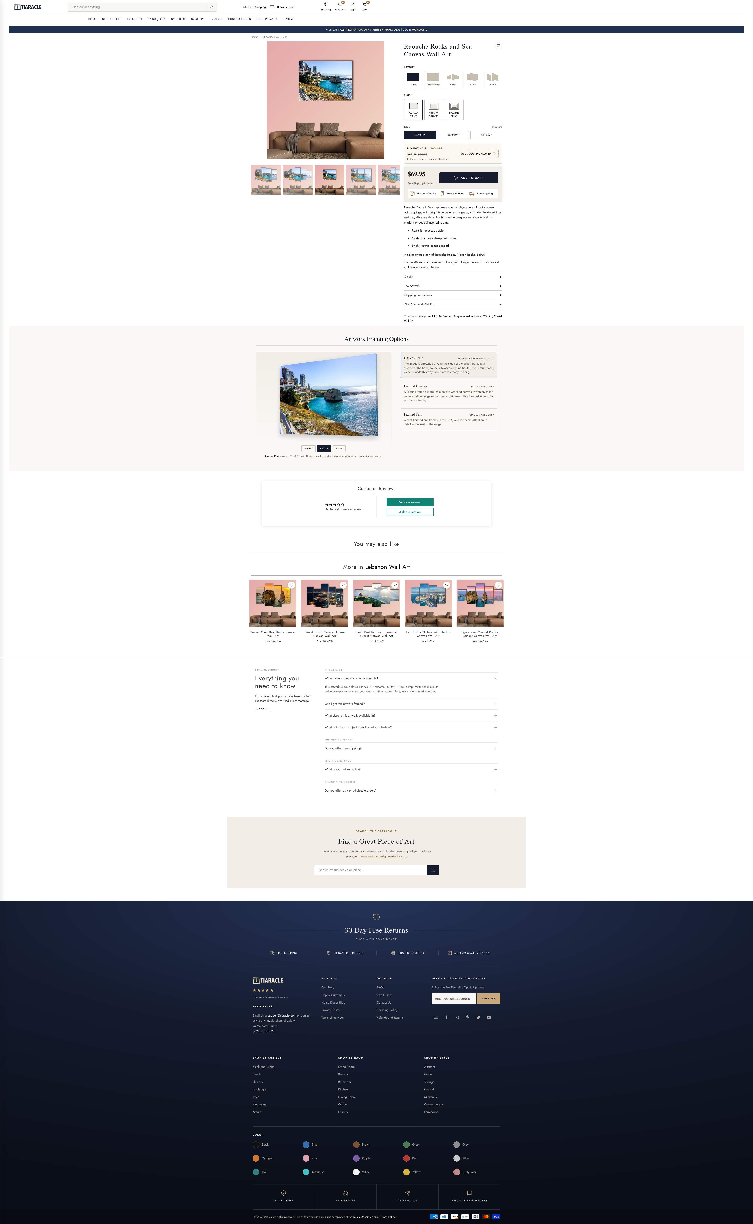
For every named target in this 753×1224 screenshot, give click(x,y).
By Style (216, 19)
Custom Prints (239, 19)
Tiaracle (267, 1217)
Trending (134, 19)
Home (92, 19)
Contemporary (433, 1104)
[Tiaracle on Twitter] (478, 1017)
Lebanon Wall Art (275, 37)
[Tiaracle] (28, 7)
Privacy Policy (330, 1010)
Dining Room (347, 1097)
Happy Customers (333, 995)
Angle (324, 448)
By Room (198, 19)
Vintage (429, 1082)
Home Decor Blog (333, 1002)
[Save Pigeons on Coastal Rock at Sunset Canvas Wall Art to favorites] (498, 585)
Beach (257, 1074)
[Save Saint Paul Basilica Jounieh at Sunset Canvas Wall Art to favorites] (394, 585)
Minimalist (430, 1097)
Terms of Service (332, 1017)
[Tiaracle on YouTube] (489, 1017)
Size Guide (384, 995)
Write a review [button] (410, 502)
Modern (429, 1074)
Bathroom (344, 1082)
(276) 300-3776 (263, 1031)
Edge (339, 448)
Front (308, 448)
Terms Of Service (363, 1217)
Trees (256, 1097)
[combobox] (137, 7)
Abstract (429, 1067)
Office (342, 1104)
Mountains (259, 1104)
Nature (257, 1112)
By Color (178, 19)
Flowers (258, 1082)
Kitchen (343, 1089)
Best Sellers (112, 19)
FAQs (380, 987)
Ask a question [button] (410, 512)
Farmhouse (431, 1112)
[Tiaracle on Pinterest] (468, 1017)
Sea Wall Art (445, 316)
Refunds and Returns (390, 1017)
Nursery (343, 1112)
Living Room (346, 1067)
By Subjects (157, 19)
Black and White (263, 1067)
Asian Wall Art (484, 316)
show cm (497, 126)
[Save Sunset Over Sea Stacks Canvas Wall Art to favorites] (291, 585)
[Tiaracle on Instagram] (457, 1017)
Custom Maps (266, 19)
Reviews (289, 19)
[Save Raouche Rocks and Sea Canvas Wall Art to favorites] (498, 45)
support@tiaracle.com (282, 1015)
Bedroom (344, 1074)
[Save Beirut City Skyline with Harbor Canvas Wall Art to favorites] (446, 585)
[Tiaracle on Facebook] (446, 1017)
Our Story (327, 987)
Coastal (429, 1089)
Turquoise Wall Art (464, 316)
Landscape (259, 1089)
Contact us (263, 708)
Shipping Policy (387, 1010)
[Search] (211, 7)
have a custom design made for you (382, 856)
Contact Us (384, 1002)
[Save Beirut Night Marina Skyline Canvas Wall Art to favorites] (343, 585)
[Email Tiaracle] (436, 1017)
